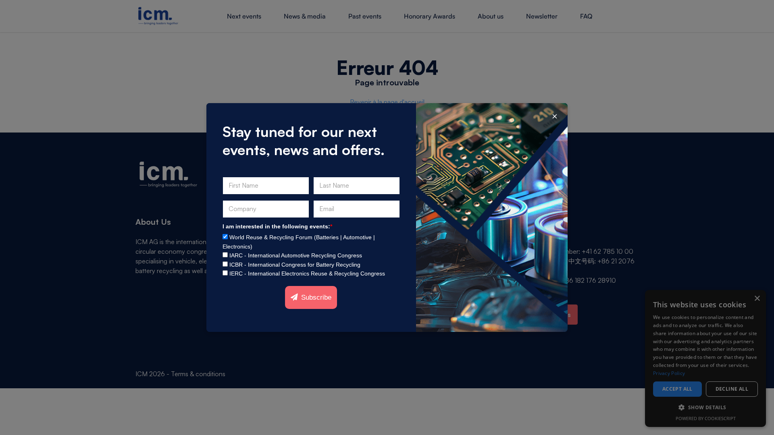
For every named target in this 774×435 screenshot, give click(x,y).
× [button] (757, 299)
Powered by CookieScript (706, 418)
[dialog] (705, 358)
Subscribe (316, 297)
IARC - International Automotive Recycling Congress (295, 255)
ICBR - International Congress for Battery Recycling (294, 264)
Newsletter (542, 16)
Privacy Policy (669, 373)
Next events (244, 16)
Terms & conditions (198, 374)
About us (491, 16)
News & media (305, 16)
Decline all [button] (732, 388)
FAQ (586, 16)
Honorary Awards (429, 16)
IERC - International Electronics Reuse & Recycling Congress (307, 273)
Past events (364, 16)
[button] (705, 407)
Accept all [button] (677, 388)
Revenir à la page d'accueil (387, 102)
